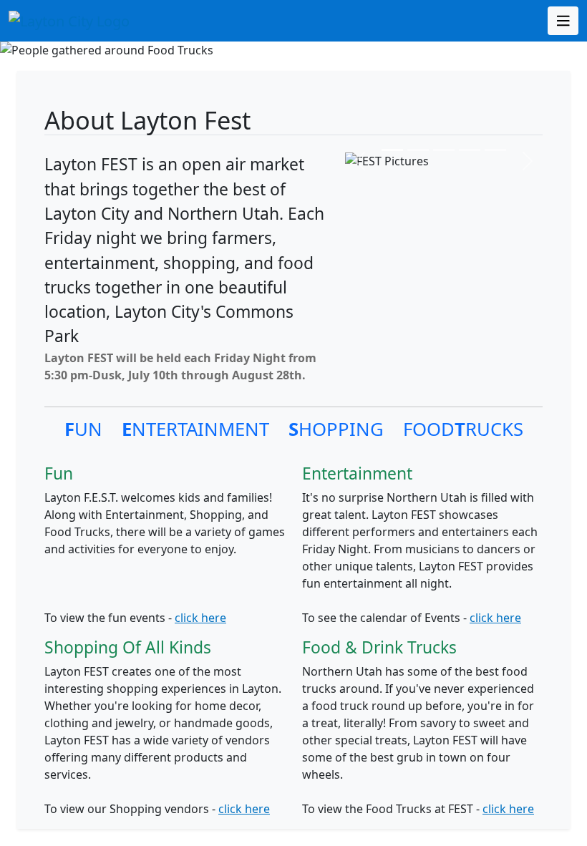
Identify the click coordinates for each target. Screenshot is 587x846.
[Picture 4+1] (495, 150)
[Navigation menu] (563, 20)
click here (200, 618)
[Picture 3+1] (469, 150)
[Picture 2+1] (444, 150)
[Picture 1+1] (418, 150)
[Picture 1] (392, 150)
